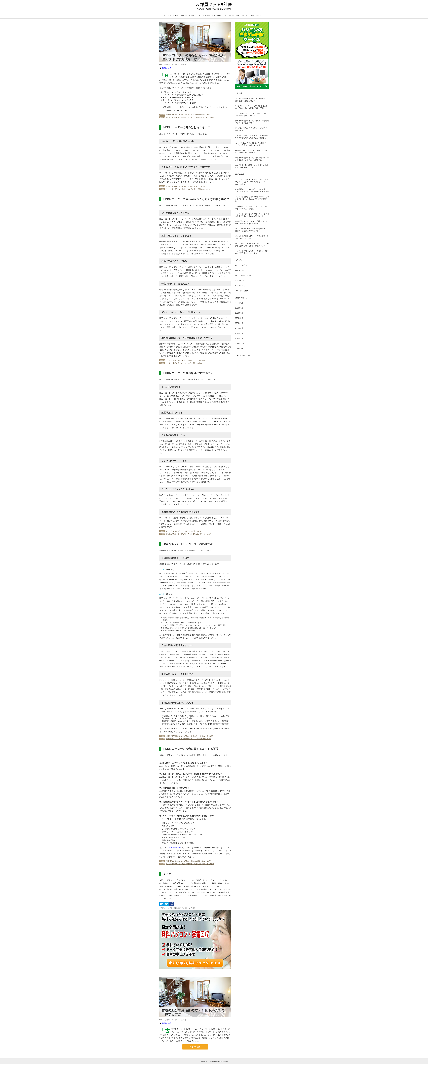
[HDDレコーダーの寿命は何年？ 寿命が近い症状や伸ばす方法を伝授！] (161, 906)
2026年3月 (239, 328)
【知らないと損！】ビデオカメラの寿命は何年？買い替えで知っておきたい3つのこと (252, 137)
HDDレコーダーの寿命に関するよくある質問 (180, 103)
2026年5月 (239, 318)
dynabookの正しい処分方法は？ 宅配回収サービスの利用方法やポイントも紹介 (251, 144)
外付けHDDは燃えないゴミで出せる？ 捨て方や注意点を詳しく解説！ (251, 114)
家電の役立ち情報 (242, 291)
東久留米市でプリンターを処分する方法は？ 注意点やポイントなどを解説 (190, 117)
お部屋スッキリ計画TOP (188, 15)
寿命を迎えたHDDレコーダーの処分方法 (178, 100)
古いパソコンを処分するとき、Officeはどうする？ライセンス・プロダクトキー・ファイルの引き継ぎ (252, 182)
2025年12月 (239, 343)
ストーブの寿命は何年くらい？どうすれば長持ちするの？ (185, 531)
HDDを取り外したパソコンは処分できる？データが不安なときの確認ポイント (251, 222)
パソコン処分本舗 (212, 1061)
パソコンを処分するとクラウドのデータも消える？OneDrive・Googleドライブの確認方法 (252, 199)
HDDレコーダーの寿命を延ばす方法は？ (178, 97)
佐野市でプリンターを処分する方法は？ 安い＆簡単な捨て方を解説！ (188, 739)
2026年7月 (239, 308)
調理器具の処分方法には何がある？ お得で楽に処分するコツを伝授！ (188, 534)
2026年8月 (239, 303)
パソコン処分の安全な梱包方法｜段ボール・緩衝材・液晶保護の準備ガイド (252, 230)
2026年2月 (239, 333)
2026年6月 (239, 313)
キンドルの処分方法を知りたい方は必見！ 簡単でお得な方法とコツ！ (251, 100)
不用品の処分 (216, 15)
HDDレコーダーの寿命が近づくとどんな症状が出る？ (183, 95)
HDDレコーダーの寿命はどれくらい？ (177, 92)
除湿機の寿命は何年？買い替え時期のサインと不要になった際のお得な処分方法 (252, 159)
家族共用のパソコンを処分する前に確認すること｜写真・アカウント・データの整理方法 (252, 190)
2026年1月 (239, 338)
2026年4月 (239, 323)
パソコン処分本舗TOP (170, 15)
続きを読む (196, 1047)
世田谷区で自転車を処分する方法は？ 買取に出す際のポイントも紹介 (188, 114)
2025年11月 (239, 348)
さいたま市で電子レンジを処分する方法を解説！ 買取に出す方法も (188, 189)
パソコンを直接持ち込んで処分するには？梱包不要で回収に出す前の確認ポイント (252, 215)
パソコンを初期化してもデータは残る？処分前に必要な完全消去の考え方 (252, 252)
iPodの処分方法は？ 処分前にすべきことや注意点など (251, 129)
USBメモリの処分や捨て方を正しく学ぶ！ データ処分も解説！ (186, 360)
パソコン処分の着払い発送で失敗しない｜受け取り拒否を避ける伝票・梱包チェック (252, 244)
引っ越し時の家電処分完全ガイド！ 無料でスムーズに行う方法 (186, 186)
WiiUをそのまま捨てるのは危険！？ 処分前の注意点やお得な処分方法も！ (251, 151)
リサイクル (245, 15)
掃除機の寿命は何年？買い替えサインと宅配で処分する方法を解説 (252, 122)
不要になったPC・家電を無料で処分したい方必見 (177, 908)
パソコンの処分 (204, 15)
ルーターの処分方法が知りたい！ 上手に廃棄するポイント (185, 363)
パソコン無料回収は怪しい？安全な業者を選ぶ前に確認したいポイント (252, 237)
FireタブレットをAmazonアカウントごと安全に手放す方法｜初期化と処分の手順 (251, 107)
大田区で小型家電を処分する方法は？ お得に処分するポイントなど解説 (189, 736)
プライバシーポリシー (242, 355)
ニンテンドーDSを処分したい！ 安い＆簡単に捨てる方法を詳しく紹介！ (251, 166)
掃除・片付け (256, 15)
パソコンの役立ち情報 (231, 15)
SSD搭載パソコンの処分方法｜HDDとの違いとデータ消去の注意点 (251, 207)
